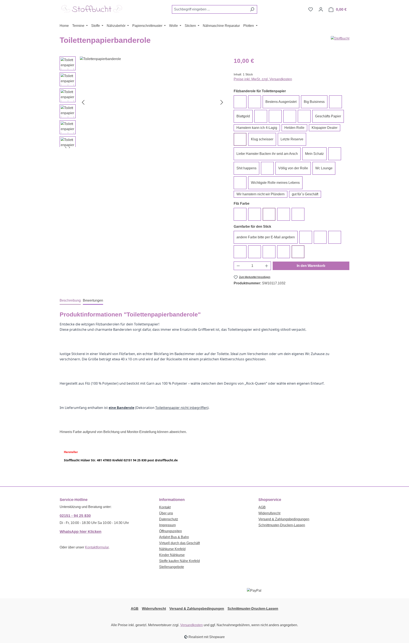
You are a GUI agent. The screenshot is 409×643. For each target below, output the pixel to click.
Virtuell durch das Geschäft (179, 543)
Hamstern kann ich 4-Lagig (256, 127)
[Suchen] (252, 9)
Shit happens (246, 168)
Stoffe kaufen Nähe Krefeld (179, 561)
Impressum (167, 525)
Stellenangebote (171, 567)
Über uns (166, 513)
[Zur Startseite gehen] (92, 9)
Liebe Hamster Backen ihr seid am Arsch (267, 153)
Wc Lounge (324, 168)
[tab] (70, 301)
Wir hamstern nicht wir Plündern (260, 194)
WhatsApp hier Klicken (80, 531)
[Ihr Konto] (321, 9)
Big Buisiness (314, 102)
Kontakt (165, 507)
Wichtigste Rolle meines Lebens (275, 182)
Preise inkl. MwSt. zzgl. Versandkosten (263, 79)
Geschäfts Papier (328, 116)
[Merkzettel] (310, 9)
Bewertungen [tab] (93, 300)
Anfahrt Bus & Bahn (174, 537)
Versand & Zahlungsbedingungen (283, 519)
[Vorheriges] (83, 102)
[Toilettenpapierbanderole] (152, 102)
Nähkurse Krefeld (172, 549)
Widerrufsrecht (269, 513)
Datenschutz (168, 519)
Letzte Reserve (292, 139)
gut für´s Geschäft (305, 194)
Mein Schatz (314, 153)
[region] (142, 102)
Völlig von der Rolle (293, 168)
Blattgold (243, 116)
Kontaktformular (97, 547)
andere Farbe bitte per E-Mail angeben (265, 237)
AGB (262, 507)
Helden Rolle (294, 127)
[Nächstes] (222, 102)
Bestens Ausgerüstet (281, 102)
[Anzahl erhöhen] (266, 266)
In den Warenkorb (311, 266)
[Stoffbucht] (340, 38)
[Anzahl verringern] (238, 266)
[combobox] (209, 9)
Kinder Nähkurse (172, 555)
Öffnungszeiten (170, 531)
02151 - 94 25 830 (75, 516)
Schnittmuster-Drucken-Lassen (281, 525)
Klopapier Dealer (324, 127)
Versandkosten (191, 625)
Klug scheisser (262, 139)
